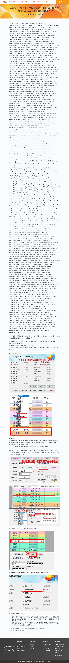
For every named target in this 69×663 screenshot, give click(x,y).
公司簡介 (19, 644)
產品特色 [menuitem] (27, 2)
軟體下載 (32, 648)
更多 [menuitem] (47, 2)
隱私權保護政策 (21, 650)
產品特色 (32, 644)
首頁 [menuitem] (22, 2)
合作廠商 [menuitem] (40, 2)
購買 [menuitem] (34, 2)
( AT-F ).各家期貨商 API (31, 14)
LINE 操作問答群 (47, 648)
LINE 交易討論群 (47, 650)
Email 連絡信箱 (59, 644)
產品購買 (32, 646)
